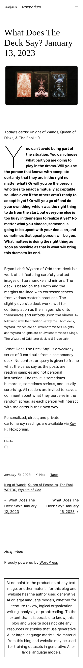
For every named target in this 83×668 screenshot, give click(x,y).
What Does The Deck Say (27, 349)
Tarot (54, 475)
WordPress (48, 562)
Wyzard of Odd (29, 490)
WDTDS (10, 490)
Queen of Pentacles (43, 485)
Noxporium (31, 7)
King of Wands (15, 485)
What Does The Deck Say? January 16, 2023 (62, 506)
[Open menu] (76, 7)
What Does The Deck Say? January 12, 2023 (20, 506)
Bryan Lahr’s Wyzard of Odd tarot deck (37, 269)
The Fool (66, 485)
